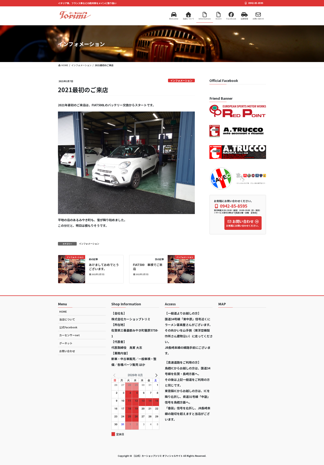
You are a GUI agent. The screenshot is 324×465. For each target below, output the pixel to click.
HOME (63, 311)
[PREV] (114, 375)
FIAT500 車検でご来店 (147, 266)
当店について (67, 319)
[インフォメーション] (71, 268)
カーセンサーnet (69, 335)
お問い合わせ (67, 351)
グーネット (65, 343)
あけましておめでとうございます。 (104, 266)
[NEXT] (155, 375)
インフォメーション (181, 80)
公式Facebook (68, 327)
